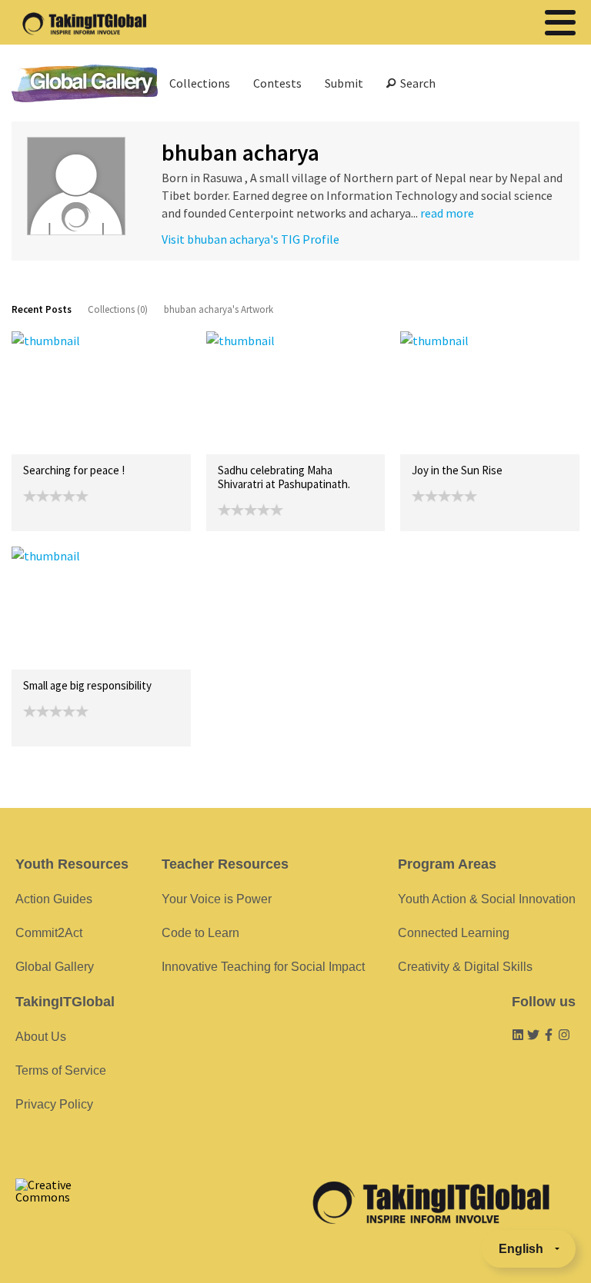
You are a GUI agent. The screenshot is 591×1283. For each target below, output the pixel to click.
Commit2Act (48, 932)
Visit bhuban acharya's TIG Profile (250, 239)
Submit (344, 83)
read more (447, 213)
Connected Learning (453, 932)
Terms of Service (60, 1070)
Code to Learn (200, 932)
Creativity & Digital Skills (465, 966)
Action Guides (53, 899)
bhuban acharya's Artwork (218, 309)
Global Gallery (85, 83)
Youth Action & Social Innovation (487, 899)
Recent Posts (42, 309)
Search (416, 83)
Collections (199, 83)
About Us (40, 1036)
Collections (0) (118, 309)
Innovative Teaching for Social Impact (263, 966)
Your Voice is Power (217, 899)
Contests (277, 83)
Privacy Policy (54, 1104)
